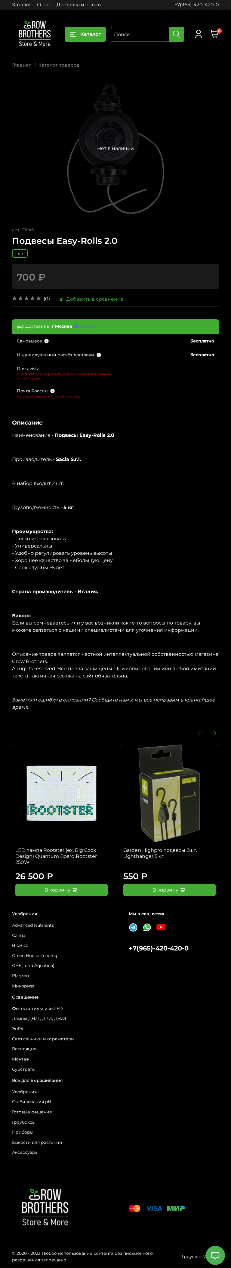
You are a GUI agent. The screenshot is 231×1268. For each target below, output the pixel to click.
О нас (44, 5)
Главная (22, 65)
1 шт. (20, 253)
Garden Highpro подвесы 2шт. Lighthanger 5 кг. (160, 853)
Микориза (23, 986)
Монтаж (20, 1059)
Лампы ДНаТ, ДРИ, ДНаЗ (39, 1018)
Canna (18, 935)
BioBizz (20, 945)
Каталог (22, 5)
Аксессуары (25, 1152)
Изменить (85, 326)
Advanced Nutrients (33, 925)
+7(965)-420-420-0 (196, 5)
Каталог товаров (59, 65)
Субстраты (23, 1069)
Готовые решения (32, 1112)
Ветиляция (24, 1049)
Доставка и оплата (80, 5)
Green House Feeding (34, 955)
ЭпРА (17, 1028)
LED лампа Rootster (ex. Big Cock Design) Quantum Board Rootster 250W (56, 856)
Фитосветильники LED (37, 1008)
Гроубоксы (23, 1122)
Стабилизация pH (31, 1101)
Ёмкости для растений (37, 1142)
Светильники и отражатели (43, 1039)
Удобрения (24, 1092)
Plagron (20, 975)
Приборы (22, 1132)
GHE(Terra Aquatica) (33, 965)
